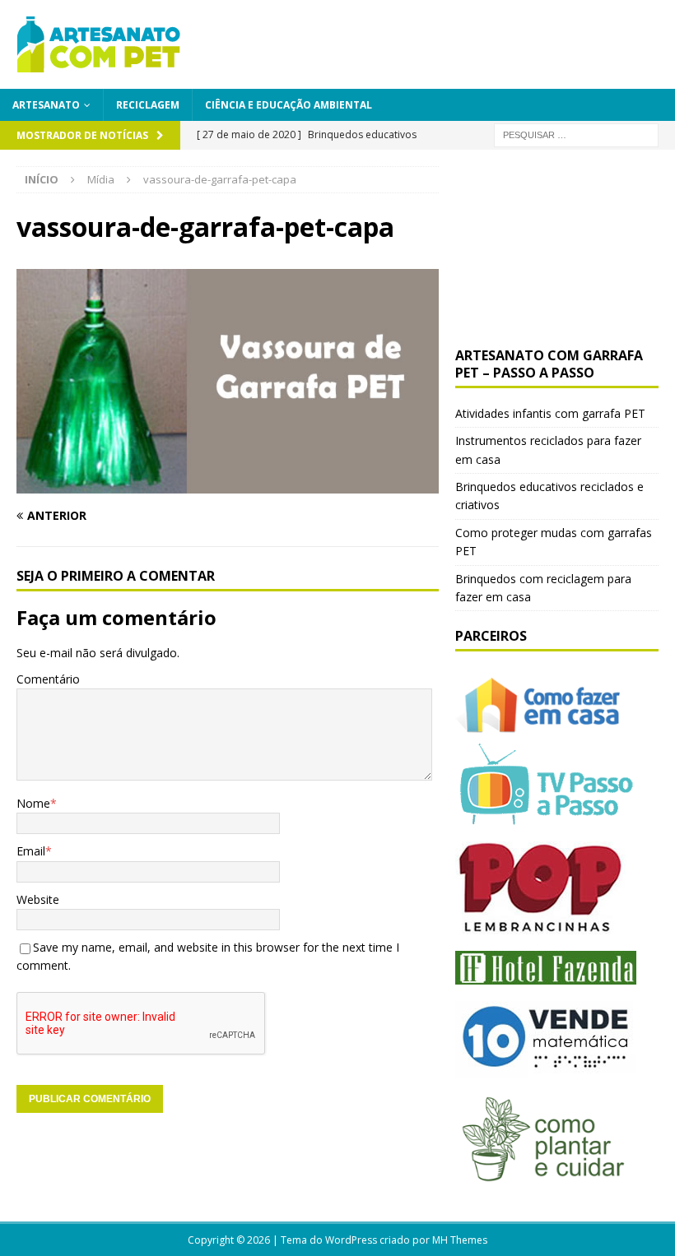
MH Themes (459, 1240)
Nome (33, 803)
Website (37, 899)
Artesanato (46, 105)
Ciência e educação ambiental (288, 105)
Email (30, 851)
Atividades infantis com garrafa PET (550, 413)
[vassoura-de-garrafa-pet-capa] (227, 483)
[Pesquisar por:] (576, 133)
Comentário (48, 679)
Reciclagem (147, 105)
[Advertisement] (557, 248)
